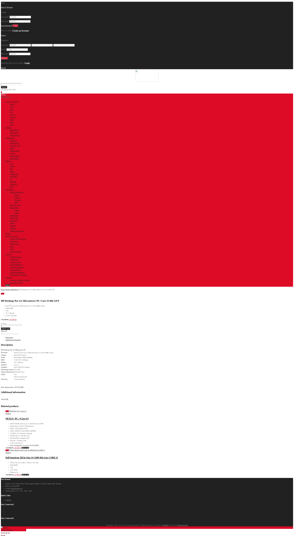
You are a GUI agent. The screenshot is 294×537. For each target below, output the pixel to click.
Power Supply (15, 156)
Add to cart (5, 328)
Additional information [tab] (13, 340)
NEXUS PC (14, 133)
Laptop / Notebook (12, 102)
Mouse (12, 223)
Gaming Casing (15, 262)
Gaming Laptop (15, 257)
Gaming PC (14, 259)
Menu (4, 95)
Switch (17, 210)
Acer (12, 107)
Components (10, 138)
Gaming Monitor (16, 265)
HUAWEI (13, 177)
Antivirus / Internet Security (20, 280)
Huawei (13, 117)
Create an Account (20, 30)
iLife (11, 125)
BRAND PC (14, 130)
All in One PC (15, 135)
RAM (12, 148)
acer (11, 164)
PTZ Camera (14, 244)
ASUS (12, 166)
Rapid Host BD (183, 525)
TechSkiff (165, 525)
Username (5, 17)
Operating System (16, 283)
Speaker (13, 226)
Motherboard (14, 143)
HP (11, 112)
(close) (3, 35)
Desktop (8, 128)
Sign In (3, 7)
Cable (17, 213)
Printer (17, 195)
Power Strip (14, 218)
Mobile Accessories (17, 231)
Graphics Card (15, 146)
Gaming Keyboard (16, 267)
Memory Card (15, 205)
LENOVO (13, 184)
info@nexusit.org (16, 488)
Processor (13, 140)
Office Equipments (17, 192)
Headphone (14, 216)
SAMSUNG (14, 174)
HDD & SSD (14, 151)
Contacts (8, 500)
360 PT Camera (15, 252)
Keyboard (13, 221)
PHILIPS (13, 182)
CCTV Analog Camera (18, 239)
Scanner (17, 197)
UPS (16, 203)
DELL (12, 171)
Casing (12, 153)
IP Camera (13, 241)
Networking (14, 208)
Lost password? (6, 26)
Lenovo (13, 115)
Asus (12, 109)
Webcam (13, 228)
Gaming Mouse (15, 270)
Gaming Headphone (17, 272)
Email (3, 49)
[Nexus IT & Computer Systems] (147, 81)
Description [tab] (9, 337)
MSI (11, 122)
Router (8, 234)
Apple (12, 104)
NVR (12, 249)
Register (10, 7)
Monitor (8, 161)
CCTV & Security (12, 236)
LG (11, 179)
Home (3, 290)
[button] (6, 97)
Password (5, 21)
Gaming (8, 254)
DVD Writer (14, 159)
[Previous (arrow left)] (2, 535)
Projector (18, 200)
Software (9, 278)
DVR (12, 247)
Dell (11, 120)
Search (4, 87)
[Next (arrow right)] (4, 535)
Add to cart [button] (25, 448)
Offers (8, 285)
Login (27, 63)
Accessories (10, 190)
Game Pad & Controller (18, 275)
